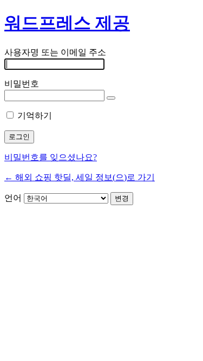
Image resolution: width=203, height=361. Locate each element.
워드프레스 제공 (67, 22)
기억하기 (34, 115)
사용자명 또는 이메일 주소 (55, 52)
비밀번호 (21, 83)
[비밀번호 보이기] (111, 98)
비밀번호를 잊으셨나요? (50, 157)
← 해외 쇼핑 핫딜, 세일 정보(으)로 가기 (79, 177)
